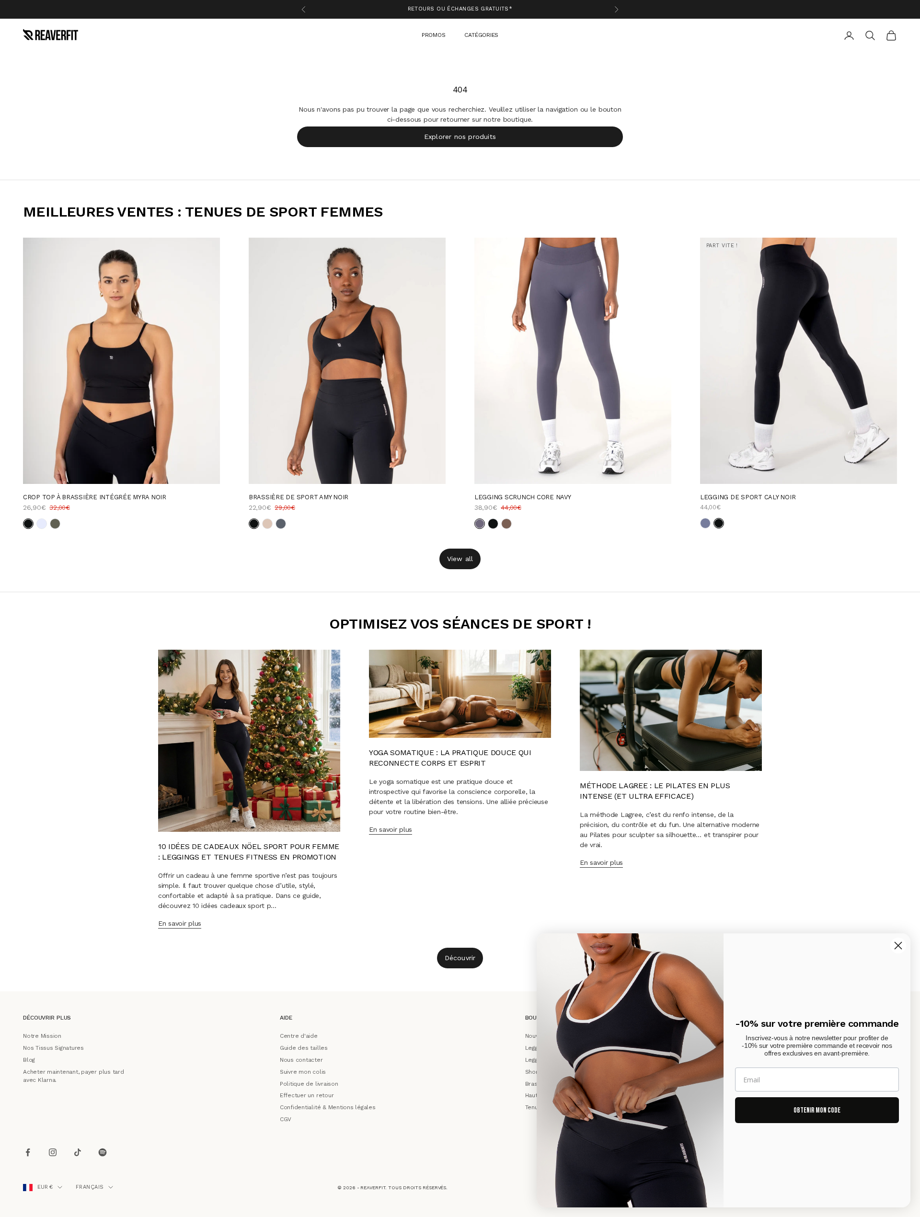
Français (90, 1187)
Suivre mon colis (303, 1071)
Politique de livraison (309, 1083)
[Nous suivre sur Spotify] (102, 1152)
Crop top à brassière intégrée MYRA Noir (94, 496)
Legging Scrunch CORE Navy (522, 496)
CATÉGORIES (481, 34)
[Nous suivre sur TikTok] (77, 1152)
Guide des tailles (304, 1048)
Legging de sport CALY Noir (747, 496)
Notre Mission (42, 1036)
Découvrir (460, 958)
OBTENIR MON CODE (817, 1110)
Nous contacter (301, 1059)
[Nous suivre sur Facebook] (28, 1152)
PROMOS (434, 34)
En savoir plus (179, 923)
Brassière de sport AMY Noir (298, 496)
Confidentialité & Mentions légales (328, 1107)
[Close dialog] (898, 945)
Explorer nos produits (460, 136)
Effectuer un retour (307, 1095)
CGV (285, 1119)
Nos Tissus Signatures (53, 1048)
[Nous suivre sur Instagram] (53, 1152)
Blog (29, 1059)
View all (460, 558)
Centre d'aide (299, 1036)
